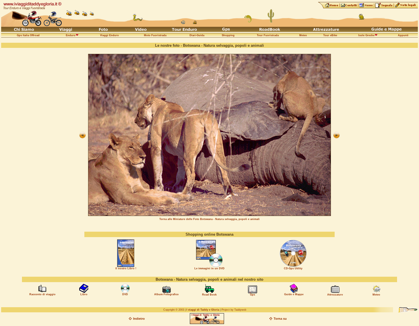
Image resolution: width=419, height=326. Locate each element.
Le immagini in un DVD (209, 268)
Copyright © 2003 (173, 309)
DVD (125, 294)
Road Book (209, 294)
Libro (84, 294)
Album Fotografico (166, 294)
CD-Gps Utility (293, 268)
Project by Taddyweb (233, 309)
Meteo (376, 294)
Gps (252, 294)
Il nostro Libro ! (125, 268)
